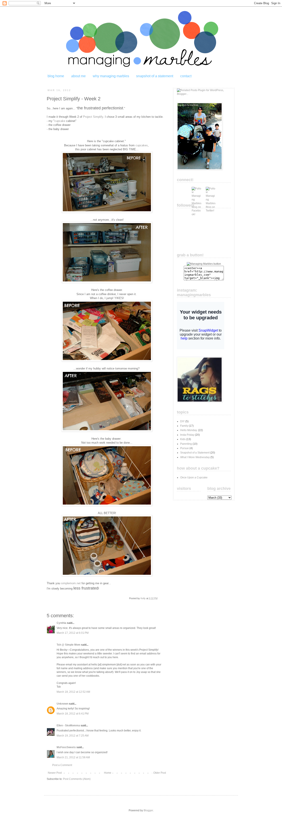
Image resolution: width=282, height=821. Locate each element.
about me (78, 76)
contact (185, 76)
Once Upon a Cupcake (194, 477)
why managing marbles (111, 76)
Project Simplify (93, 116)
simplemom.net (71, 583)
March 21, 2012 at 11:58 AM (73, 757)
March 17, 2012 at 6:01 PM (73, 632)
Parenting (186, 443)
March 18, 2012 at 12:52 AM (73, 691)
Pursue (184, 448)
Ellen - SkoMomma (68, 725)
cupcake (59, 121)
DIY (182, 421)
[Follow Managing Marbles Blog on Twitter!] (210, 192)
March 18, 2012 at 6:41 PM (73, 713)
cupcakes (141, 145)
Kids (183, 439)
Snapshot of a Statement (195, 452)
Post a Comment (62, 765)
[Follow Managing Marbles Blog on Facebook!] (196, 192)
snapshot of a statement (154, 76)
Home (107, 772)
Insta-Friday (187, 434)
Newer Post (55, 772)
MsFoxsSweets (66, 747)
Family (184, 425)
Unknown (62, 703)
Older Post (159, 772)
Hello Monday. (188, 430)
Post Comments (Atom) (77, 779)
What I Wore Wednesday (195, 457)
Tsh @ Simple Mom (68, 644)
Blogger (148, 810)
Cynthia (61, 622)
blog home (56, 76)
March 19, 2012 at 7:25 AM (73, 735)
